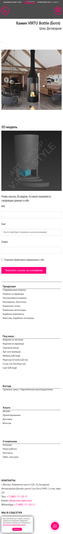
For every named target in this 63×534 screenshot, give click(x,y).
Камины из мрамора (13, 294)
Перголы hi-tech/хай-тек (15, 360)
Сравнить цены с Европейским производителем (28, 389)
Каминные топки (11, 306)
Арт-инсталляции (12, 352)
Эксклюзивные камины (15, 298)
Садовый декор (11, 348)
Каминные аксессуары (14, 310)
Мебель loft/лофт (11, 356)
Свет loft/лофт (10, 368)
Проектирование (11, 415)
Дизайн (6, 411)
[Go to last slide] (6, 79)
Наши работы (10, 449)
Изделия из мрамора (13, 344)
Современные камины (14, 290)
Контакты (8, 453)
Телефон (4, 242)
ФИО (3, 206)
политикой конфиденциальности (14, 525)
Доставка (7, 419)
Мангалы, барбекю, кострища (18, 318)
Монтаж (7, 423)
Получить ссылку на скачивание (24, 270)
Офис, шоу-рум (10, 457)
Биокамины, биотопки (14, 302)
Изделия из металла (13, 340)
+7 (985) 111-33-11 (17, 496)
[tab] (30, 107)
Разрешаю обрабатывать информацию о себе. (24, 260)
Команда (7, 445)
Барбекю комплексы (13, 314)
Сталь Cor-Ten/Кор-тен (14, 364)
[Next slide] (56, 79)
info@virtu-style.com (20, 500)
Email (3, 224)
